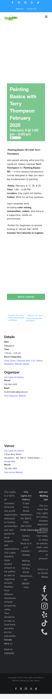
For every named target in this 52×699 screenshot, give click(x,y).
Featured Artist (23, 360)
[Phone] (44, 631)
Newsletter (9, 363)
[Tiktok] (44, 623)
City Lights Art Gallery (14, 377)
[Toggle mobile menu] (46, 16)
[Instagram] (44, 606)
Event (13, 360)
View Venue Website (13, 472)
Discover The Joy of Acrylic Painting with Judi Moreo (16, 317)
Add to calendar (26, 297)
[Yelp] (44, 614)
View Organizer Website (15, 395)
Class (6, 360)
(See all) (17, 137)
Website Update (22, 363)
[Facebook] (44, 589)
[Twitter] (44, 597)
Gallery (39, 360)
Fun (33, 360)
